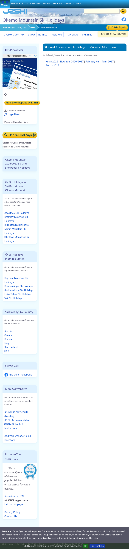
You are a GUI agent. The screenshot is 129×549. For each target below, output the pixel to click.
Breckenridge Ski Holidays (18, 286)
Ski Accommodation (18, 420)
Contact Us (10, 516)
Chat (78, 3)
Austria (8, 331)
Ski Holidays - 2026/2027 (15, 27)
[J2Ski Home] (15, 13)
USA (33, 27)
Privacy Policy (12, 512)
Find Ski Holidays (20, 135)
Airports (69, 3)
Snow (31, 34)
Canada (8, 335)
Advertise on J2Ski (14, 496)
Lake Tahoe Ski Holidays (17, 294)
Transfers (72, 34)
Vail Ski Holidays (13, 298)
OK (85, 546)
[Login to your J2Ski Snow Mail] (20, 71)
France (8, 339)
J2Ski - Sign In (118, 27)
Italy (6, 343)
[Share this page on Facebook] (124, 20)
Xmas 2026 (52, 61)
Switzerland (10, 347)
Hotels (42, 34)
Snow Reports (32, 3)
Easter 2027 (52, 65)
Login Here (13, 114)
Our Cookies (97, 546)
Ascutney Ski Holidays (16, 212)
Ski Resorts (17, 3)
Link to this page (13, 504)
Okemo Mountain (14, 34)
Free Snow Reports (22, 102)
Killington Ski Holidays (16, 224)
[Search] (123, 11)
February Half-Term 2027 (100, 61)
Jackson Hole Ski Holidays (19, 290)
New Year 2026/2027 (72, 61)
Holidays (56, 34)
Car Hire (86, 34)
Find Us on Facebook (20, 374)
